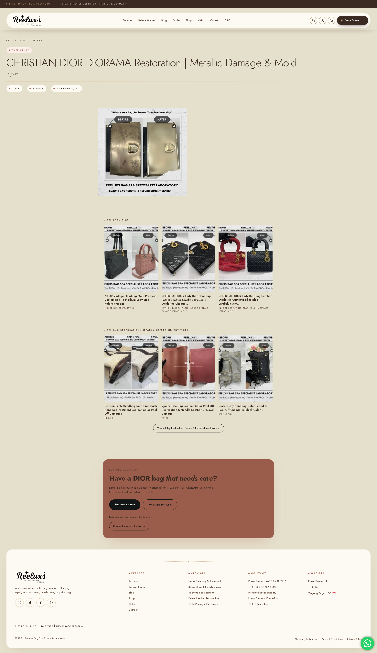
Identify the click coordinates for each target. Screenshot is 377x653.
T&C (227, 20)
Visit (201, 20)
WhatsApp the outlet (159, 504)
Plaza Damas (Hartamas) (146, 487)
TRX (169, 487)
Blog (164, 20)
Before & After (147, 20)
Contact (214, 20)
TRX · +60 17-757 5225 (262, 587)
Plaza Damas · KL (318, 581)
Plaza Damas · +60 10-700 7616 (267, 581)
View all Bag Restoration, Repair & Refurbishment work (188, 428)
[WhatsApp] (51, 602)
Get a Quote (354, 20)
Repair (38, 88)
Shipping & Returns (306, 639)
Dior (26, 40)
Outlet (176, 20)
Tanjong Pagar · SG (322, 593)
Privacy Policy (354, 639)
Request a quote (125, 504)
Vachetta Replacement (201, 592)
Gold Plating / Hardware (203, 604)
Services (128, 20)
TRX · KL (313, 587)
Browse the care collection (129, 526)
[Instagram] (19, 602)
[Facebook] (40, 602)
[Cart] (331, 20)
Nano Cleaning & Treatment (204, 581)
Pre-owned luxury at (62, 626)
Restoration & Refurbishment (204, 587)
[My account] (322, 20)
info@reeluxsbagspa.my (262, 592)
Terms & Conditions (332, 639)
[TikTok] (30, 602)
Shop (189, 20)
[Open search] (313, 20)
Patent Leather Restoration (203, 598)
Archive (12, 40)
